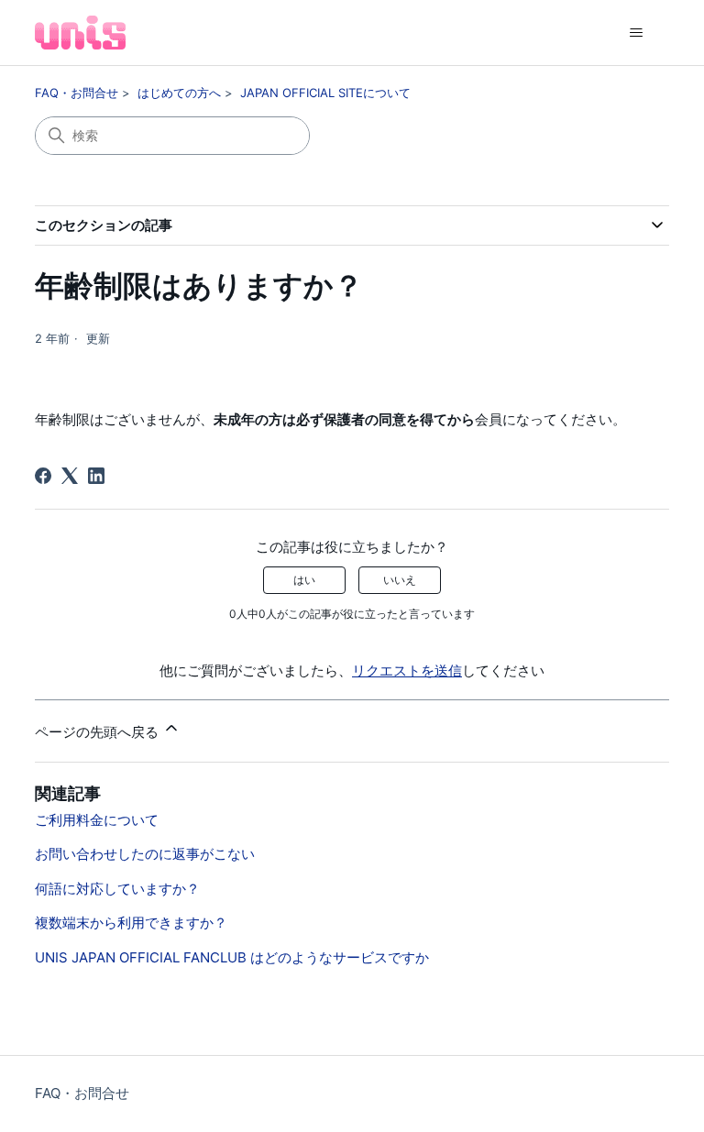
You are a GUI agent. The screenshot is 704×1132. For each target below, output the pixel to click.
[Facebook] (43, 475)
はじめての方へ (179, 92)
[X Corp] (69, 475)
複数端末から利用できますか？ (131, 922)
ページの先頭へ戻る (98, 732)
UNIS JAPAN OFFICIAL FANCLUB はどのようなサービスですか (232, 957)
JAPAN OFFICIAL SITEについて (325, 92)
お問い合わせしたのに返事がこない (145, 854)
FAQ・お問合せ (76, 92)
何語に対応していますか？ (117, 888)
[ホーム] (80, 32)
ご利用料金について (97, 820)
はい (304, 580)
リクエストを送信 (407, 670)
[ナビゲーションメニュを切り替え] (636, 33)
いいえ (399, 580)
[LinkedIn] (96, 475)
